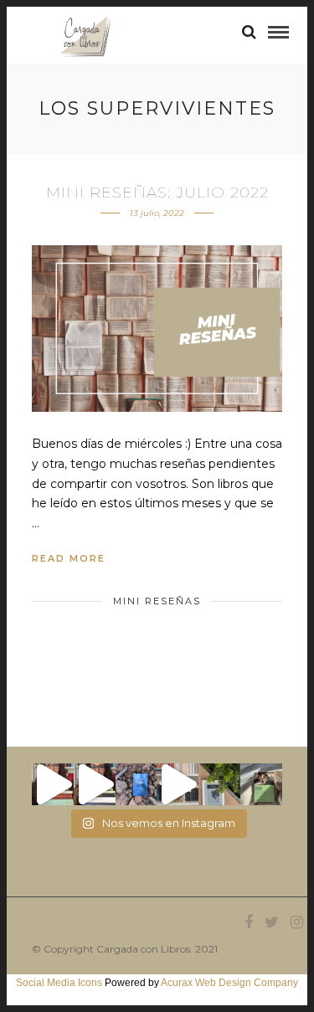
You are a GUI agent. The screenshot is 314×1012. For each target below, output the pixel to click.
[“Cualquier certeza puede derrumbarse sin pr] (219, 784)
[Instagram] (296, 922)
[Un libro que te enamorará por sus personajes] (177, 784)
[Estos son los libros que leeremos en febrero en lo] (53, 784)
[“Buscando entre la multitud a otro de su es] (136, 784)
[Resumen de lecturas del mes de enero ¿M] (95, 784)
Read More (69, 558)
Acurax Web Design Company (229, 983)
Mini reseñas (157, 601)
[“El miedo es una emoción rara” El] (261, 784)
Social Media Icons (59, 983)
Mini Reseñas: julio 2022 (157, 192)
